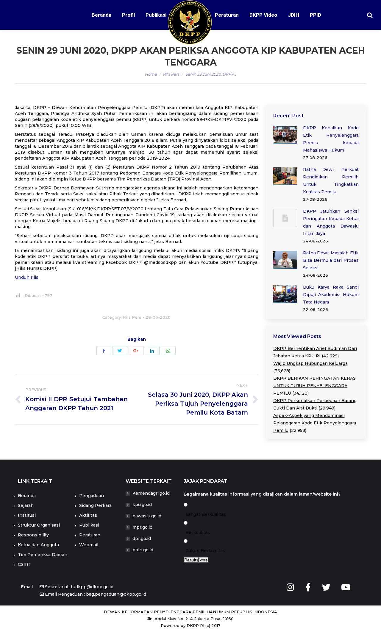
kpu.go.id (142, 504)
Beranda (27, 495)
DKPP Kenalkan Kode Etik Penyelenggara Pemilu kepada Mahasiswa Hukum (331, 139)
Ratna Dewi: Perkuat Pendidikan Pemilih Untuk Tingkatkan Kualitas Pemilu (331, 180)
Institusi (27, 515)
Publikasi (89, 525)
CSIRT (24, 564)
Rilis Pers (171, 74)
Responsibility (33, 535)
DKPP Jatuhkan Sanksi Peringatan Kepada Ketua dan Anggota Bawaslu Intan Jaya (331, 222)
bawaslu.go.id (146, 516)
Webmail (88, 544)
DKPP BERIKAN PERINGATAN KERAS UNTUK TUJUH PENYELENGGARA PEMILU (314, 386)
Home (151, 74)
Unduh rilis (26, 277)
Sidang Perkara (95, 505)
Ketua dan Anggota (38, 544)
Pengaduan (91, 495)
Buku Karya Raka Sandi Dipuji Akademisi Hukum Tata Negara (331, 294)
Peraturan (89, 535)
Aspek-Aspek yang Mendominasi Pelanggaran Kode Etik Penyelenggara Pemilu (314, 423)
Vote (203, 560)
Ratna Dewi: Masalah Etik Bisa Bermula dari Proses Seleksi (331, 260)
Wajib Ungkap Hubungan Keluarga (310, 363)
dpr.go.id (141, 538)
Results (191, 560)
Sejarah (26, 505)
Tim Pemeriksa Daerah (42, 554)
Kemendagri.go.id (151, 493)
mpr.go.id (142, 527)
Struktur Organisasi (39, 525)
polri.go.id (142, 549)
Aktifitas (88, 515)
